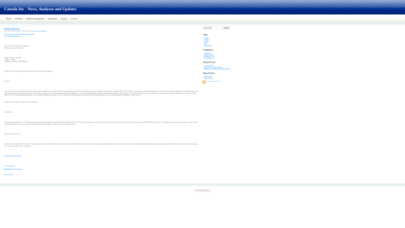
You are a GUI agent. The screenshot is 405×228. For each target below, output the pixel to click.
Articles (64, 19)
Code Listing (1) (208, 55)
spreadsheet (207, 45)
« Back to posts (8, 174)
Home (8, 19)
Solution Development (35, 19)
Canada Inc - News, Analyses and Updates (40, 9)
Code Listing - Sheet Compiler (213, 67)
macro (206, 44)
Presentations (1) (209, 58)
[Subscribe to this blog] (204, 81)
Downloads (52, 19)
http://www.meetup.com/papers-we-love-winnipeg (19, 34)
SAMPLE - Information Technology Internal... (217, 69)
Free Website (202, 190)
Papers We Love (12, 28)
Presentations (10, 166)
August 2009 (208, 76)
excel (205, 42)
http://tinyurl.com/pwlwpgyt (13, 156)
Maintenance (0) (209, 56)
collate (206, 38)
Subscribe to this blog (213, 81)
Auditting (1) (207, 53)
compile (206, 39)
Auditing (18, 19)
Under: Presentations (41, 31)
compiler (206, 41)
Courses (74, 19)
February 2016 (208, 78)
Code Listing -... (13, 169)
